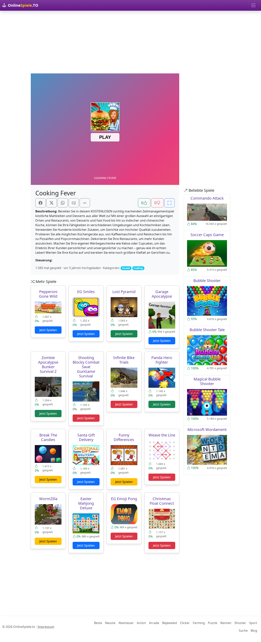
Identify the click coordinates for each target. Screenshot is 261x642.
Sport (253, 623)
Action (141, 623)
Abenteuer (126, 623)
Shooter (240, 623)
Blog (254, 630)
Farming (199, 623)
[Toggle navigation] (253, 5)
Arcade (154, 623)
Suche (243, 630)
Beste (98, 623)
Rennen (225, 623)
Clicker (185, 623)
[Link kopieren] (85, 202)
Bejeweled (169, 623)
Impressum (46, 627)
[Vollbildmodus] (169, 202)
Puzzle (212, 623)
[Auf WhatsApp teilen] (63, 202)
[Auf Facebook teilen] (40, 202)
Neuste (110, 623)
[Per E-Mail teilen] (74, 202)
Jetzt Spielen (48, 330)
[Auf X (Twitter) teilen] (51, 202)
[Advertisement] (130, 42)
